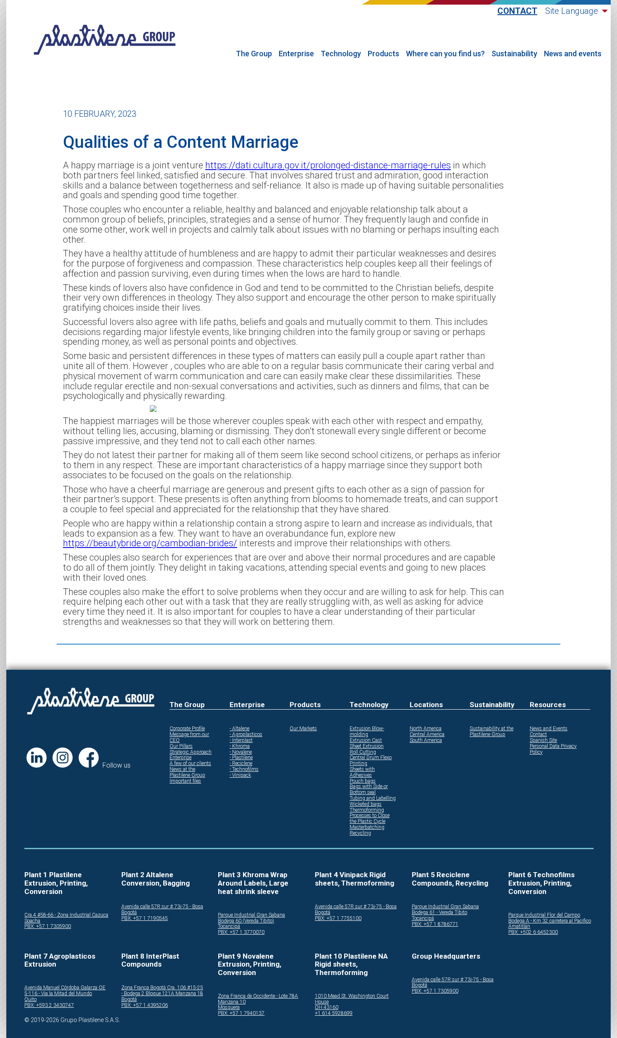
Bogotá (129, 912)
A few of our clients (190, 763)
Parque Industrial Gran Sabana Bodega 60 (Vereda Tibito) (251, 918)
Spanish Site (543, 740)
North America (426, 728)
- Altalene (239, 728)
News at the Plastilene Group (187, 772)
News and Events (548, 728)
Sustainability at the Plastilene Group (491, 731)
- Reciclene (241, 763)
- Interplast (241, 740)
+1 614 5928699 (334, 1013)
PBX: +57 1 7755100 (338, 918)
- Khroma (240, 746)
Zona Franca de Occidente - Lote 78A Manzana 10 (258, 999)
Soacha (32, 921)
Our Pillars (181, 746)
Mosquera (229, 1007)
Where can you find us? (445, 54)
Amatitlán (519, 926)
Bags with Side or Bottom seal (369, 789)
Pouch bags (363, 781)
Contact (517, 11)
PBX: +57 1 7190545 (144, 918)
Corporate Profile (187, 728)
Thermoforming (367, 810)
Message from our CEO (189, 737)
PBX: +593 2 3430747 (49, 1005)
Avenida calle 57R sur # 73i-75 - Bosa (162, 907)
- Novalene (241, 752)
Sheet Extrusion (367, 746)
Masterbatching (367, 827)
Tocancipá (229, 926)
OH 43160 (326, 1007)
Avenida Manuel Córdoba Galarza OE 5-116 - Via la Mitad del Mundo (64, 990)
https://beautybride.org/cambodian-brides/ (150, 543)
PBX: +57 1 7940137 (241, 1013)
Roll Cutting (363, 752)
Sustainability (514, 54)
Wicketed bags (366, 804)
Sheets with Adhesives (362, 772)
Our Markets (303, 728)
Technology (341, 54)
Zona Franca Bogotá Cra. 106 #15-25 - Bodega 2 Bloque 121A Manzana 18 (162, 990)
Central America (427, 734)
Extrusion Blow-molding (367, 731)
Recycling (360, 833)
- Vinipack (240, 775)
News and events (572, 54)
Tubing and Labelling (373, 798)
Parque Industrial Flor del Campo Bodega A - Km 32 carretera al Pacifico (549, 918)
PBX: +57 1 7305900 (47, 926)
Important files (185, 781)
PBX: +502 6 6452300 (533, 932)
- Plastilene (241, 757)
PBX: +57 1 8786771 (435, 924)
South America (426, 740)
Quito (30, 999)
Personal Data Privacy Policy (553, 749)
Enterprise (296, 54)
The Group (254, 54)
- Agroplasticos (246, 734)
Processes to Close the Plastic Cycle (370, 818)
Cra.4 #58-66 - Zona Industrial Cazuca (66, 915)
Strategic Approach (191, 752)
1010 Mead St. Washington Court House (352, 999)
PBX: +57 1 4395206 (144, 1005)
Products (383, 54)
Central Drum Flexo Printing (371, 760)
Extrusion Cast (366, 740)
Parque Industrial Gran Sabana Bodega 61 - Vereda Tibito (445, 909)
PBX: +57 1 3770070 (241, 932)
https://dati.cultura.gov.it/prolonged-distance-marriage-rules (328, 165)
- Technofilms (244, 769)
